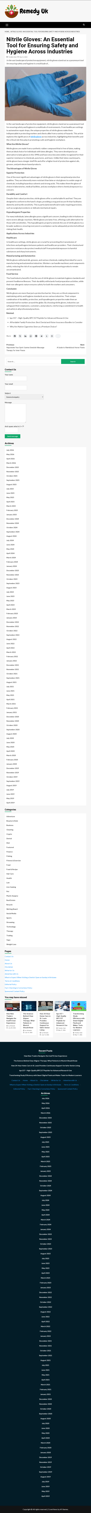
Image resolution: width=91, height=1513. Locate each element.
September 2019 (12, 781)
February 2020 (12, 760)
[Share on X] (20, 336)
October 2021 (11, 674)
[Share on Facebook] (15, 336)
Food (8, 865)
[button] (7, 24)
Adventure (10, 816)
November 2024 (12, 523)
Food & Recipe (12, 869)
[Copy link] (58, 336)
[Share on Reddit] (41, 336)
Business (9, 825)
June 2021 (10, 691)
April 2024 (10, 553)
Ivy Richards (11, 1025)
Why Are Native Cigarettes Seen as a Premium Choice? (33, 326)
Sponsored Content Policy (15, 991)
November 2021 (12, 669)
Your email (9, 384)
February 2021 (12, 708)
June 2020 (10, 742)
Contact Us (9, 956)
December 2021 (12, 665)
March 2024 (11, 558)
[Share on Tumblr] (47, 336)
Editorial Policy (10, 984)
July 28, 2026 (12, 1028)
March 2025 (11, 506)
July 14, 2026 (45, 1035)
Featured (10, 847)
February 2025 (12, 510)
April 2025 (10, 502)
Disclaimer (9, 967)
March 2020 (11, 755)
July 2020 (10, 738)
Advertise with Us (11, 974)
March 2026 (11, 463)
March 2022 (11, 652)
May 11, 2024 (23, 57)
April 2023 (10, 605)
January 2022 (11, 661)
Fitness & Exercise (13, 861)
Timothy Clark (12, 57)
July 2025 (10, 489)
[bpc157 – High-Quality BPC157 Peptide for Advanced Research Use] (62, 1006)
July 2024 (10, 540)
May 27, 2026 (61, 1030)
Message (8, 402)
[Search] (83, 25)
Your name (9, 375)
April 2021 (10, 699)
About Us (8, 963)
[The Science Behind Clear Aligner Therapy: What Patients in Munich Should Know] (28, 1006)
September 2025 (12, 480)
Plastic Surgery (12, 896)
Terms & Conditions (12, 981)
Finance (9, 852)
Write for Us (9, 970)
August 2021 (11, 682)
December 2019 (12, 768)
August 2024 (11, 536)
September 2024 (12, 532)
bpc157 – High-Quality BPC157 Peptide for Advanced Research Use (39, 318)
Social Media (11, 913)
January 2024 (11, 566)
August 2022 (11, 639)
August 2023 (11, 588)
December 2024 (12, 519)
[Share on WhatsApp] (31, 336)
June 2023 (10, 596)
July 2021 (10, 687)
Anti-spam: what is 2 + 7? (14, 426)
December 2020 (12, 717)
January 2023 (11, 618)
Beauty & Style (12, 821)
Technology (11, 927)
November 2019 (12, 773)
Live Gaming (11, 887)
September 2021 (12, 678)
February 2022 (12, 656)
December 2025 (12, 467)
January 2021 (11, 712)
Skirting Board (12, 909)
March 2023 (11, 609)
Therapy (9, 931)
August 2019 (11, 785)
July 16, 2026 (28, 1032)
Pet (7, 891)
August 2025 (11, 484)
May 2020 (10, 747)
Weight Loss (11, 944)
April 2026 (10, 459)
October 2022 (11, 631)
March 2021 (11, 704)
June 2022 (10, 644)
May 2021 (10, 695)
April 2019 (10, 803)
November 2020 (12, 721)
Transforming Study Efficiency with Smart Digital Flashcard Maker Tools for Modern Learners (45, 1075)
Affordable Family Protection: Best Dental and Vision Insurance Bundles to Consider (46, 322)
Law (8, 883)
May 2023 (10, 601)
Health (9, 878)
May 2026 (10, 454)
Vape (8, 940)
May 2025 (10, 497)
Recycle (9, 905)
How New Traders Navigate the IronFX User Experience (11, 1018)
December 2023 (12, 570)
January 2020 (11, 764)
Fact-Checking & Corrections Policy (18, 988)
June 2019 (10, 794)
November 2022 (12, 626)
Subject (8, 393)
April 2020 (10, 751)
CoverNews (52, 1509)
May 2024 (10, 549)
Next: (71, 346)
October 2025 (11, 476)
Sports (9, 918)
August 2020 (11, 734)
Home (7, 960)
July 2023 (10, 592)
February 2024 (12, 562)
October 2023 (11, 579)
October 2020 (11, 725)
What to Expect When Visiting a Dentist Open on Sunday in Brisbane (30, 977)
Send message (12, 436)
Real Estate (10, 900)
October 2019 (11, 777)
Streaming (10, 922)
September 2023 (12, 583)
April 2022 (10, 648)
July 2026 (10, 450)
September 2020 (12, 730)
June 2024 (10, 545)
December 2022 (12, 622)
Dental (9, 838)
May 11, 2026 (78, 1035)
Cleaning (9, 830)
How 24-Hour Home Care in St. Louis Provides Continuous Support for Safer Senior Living (45, 1066)
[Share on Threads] (52, 336)
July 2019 (10, 790)
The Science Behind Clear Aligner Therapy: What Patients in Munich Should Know (29, 1021)
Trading (9, 935)
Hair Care (10, 874)
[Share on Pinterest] (36, 336)
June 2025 (10, 493)
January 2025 (11, 515)
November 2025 (12, 472)
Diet (8, 843)
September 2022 (12, 635)
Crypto (9, 834)
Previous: (25, 347)
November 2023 (12, 575)
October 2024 (11, 527)
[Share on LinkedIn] (25, 336)
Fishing (9, 856)
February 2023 (12, 613)
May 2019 (10, 798)
